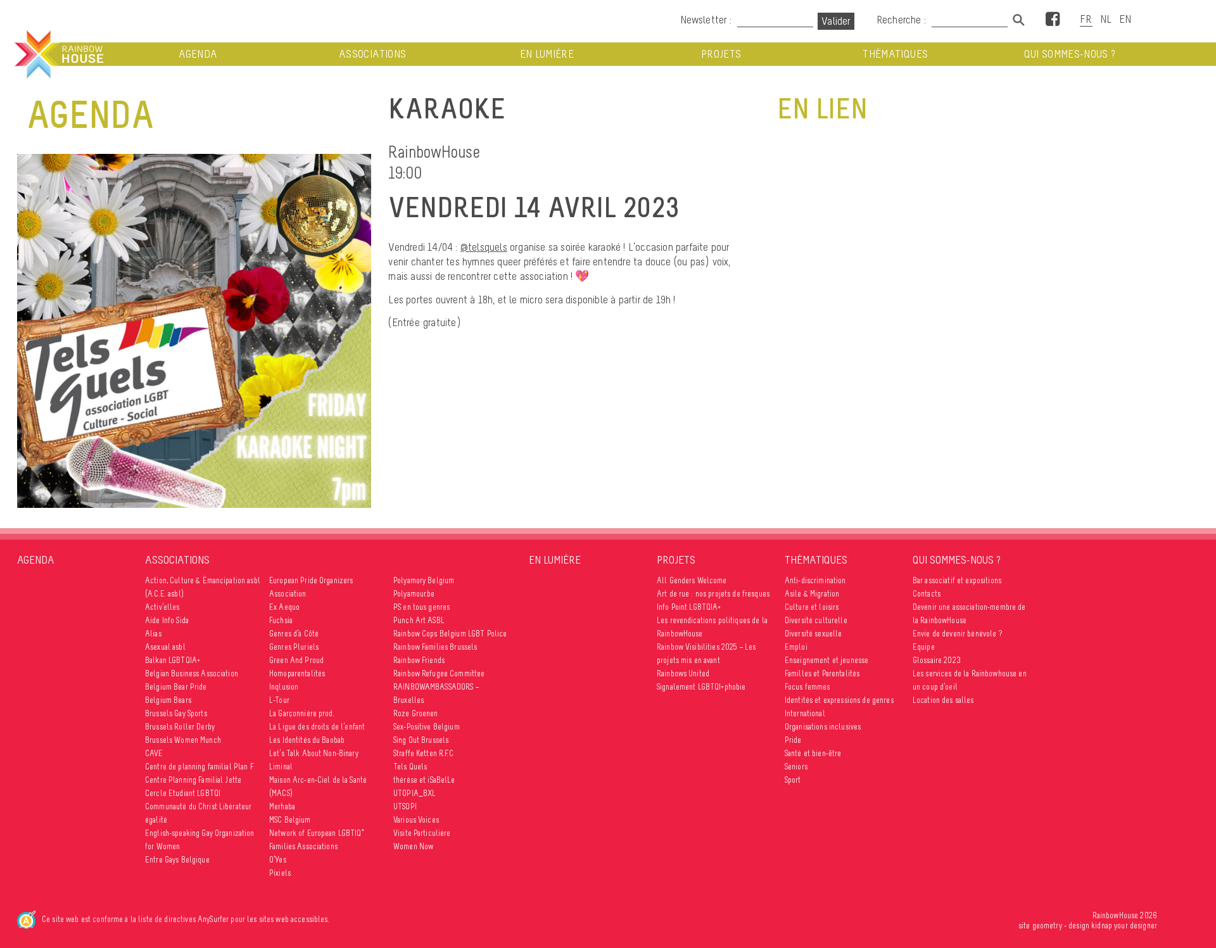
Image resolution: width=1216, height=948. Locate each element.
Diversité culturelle (816, 620)
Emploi (796, 647)
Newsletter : (706, 20)
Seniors (796, 766)
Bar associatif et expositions (957, 580)
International (805, 713)
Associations (372, 54)
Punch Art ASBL (419, 620)
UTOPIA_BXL (414, 793)
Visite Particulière (422, 833)
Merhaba (282, 806)
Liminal (281, 766)
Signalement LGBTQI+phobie (701, 687)
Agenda (198, 54)
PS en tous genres (421, 607)
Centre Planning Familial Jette (193, 780)
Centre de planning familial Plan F (199, 766)
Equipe (924, 647)
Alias (153, 633)
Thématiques (895, 54)
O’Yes (277, 859)
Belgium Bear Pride (176, 687)
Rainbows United (683, 673)
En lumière (547, 54)
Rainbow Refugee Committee (439, 673)
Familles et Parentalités (822, 673)
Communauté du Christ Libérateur (198, 806)
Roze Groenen (415, 713)
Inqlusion (283, 687)
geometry (1047, 925)
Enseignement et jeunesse (826, 660)
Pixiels (280, 873)
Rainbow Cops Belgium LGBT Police (450, 633)
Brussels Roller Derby (180, 726)
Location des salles (943, 700)
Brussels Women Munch (183, 740)
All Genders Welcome (692, 580)
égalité (156, 820)
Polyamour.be (414, 593)
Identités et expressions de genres (839, 700)
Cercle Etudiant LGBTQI (182, 793)
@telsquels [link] (483, 247)
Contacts (926, 593)
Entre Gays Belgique (177, 859)
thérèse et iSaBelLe (424, 780)
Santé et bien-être (813, 753)
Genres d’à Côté (294, 633)
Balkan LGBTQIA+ (172, 660)
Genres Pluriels (294, 647)
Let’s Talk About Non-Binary (313, 753)
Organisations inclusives (823, 726)
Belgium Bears (168, 700)
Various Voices (416, 820)
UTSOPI (405, 806)
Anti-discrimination (815, 580)
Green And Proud (296, 660)
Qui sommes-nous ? (1070, 54)
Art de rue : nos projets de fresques (713, 593)
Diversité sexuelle (813, 633)
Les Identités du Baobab (307, 740)
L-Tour (279, 700)
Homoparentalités (297, 673)
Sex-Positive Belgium (426, 726)
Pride (793, 740)
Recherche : (902, 20)
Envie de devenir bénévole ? (957, 633)
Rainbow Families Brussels (435, 647)
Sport (793, 780)
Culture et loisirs (812, 607)
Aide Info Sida (167, 620)
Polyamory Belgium (423, 580)
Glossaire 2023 (937, 660)
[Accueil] (57, 54)
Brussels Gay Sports (176, 713)
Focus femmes (807, 687)
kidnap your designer (1124, 925)
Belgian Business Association (191, 673)
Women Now (413, 846)
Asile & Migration (812, 593)
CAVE (154, 753)
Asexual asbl (165, 647)
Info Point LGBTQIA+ (689, 607)
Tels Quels (410, 766)
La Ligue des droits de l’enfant (317, 726)
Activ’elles (162, 607)
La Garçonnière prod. (301, 713)
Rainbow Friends (419, 660)
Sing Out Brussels (420, 740)
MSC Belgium (290, 820)
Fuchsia (281, 620)
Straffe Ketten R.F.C (423, 753)
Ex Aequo (284, 607)
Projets (721, 54)
